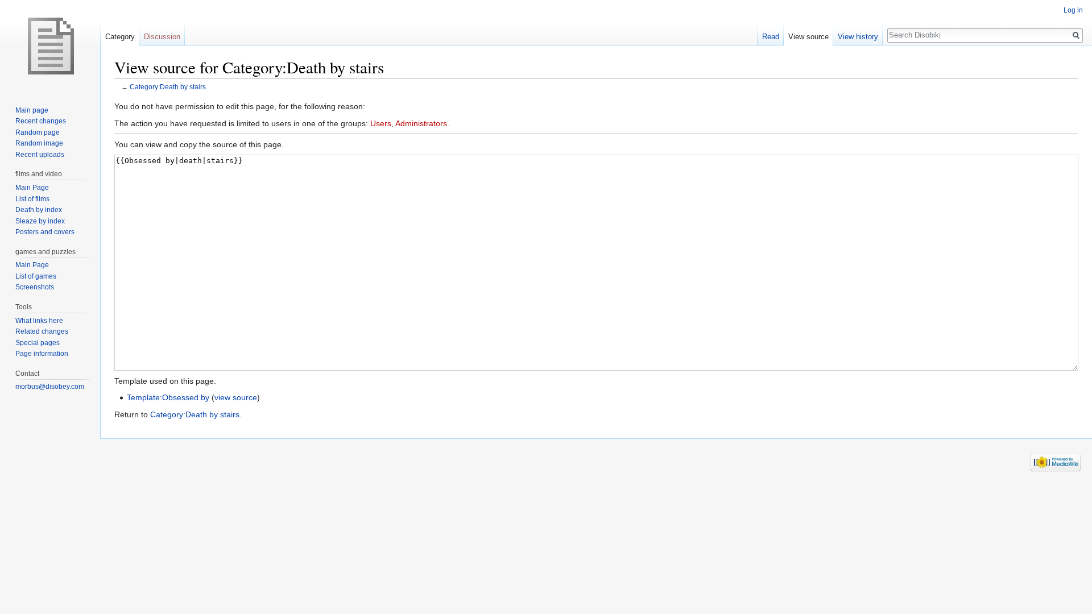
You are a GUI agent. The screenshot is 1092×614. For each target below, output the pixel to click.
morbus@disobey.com (49, 387)
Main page (31, 110)
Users (380, 123)
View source (808, 36)
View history (858, 36)
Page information (41, 354)
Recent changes (40, 121)
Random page (37, 132)
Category (120, 36)
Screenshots (34, 287)
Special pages (37, 343)
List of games (35, 276)
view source (235, 397)
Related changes (41, 331)
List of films (32, 199)
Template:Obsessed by (168, 397)
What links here (39, 321)
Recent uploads (39, 155)
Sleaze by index (40, 221)
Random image (39, 143)
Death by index (38, 210)
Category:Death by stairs (168, 86)
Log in (1073, 10)
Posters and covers (45, 232)
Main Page (32, 188)
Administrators (421, 123)
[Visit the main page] (50, 45)
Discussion (162, 36)
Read (770, 36)
